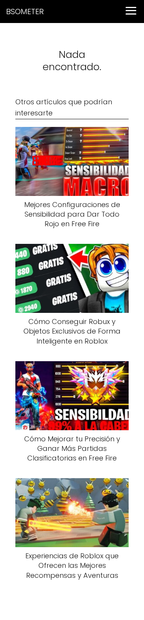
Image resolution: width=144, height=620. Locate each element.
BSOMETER (25, 11)
